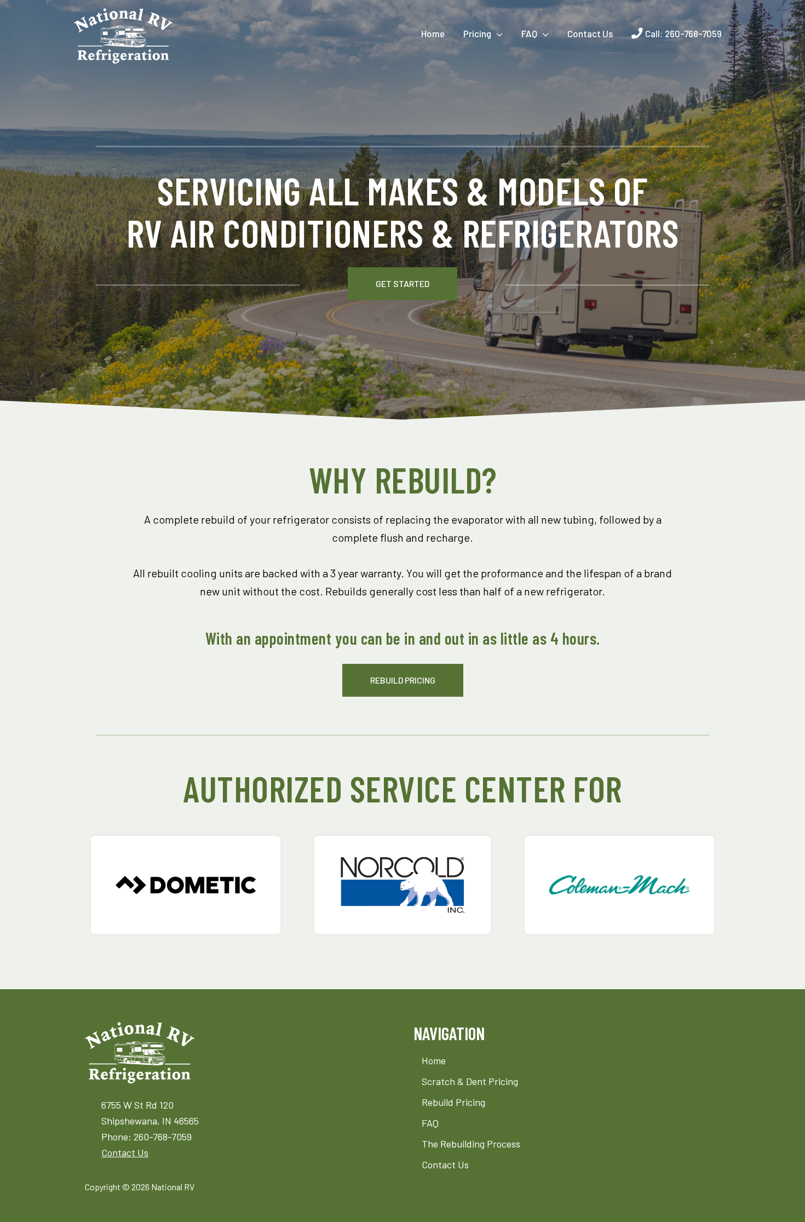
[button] (402, 283)
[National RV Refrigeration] (123, 34)
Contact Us (124, 1152)
